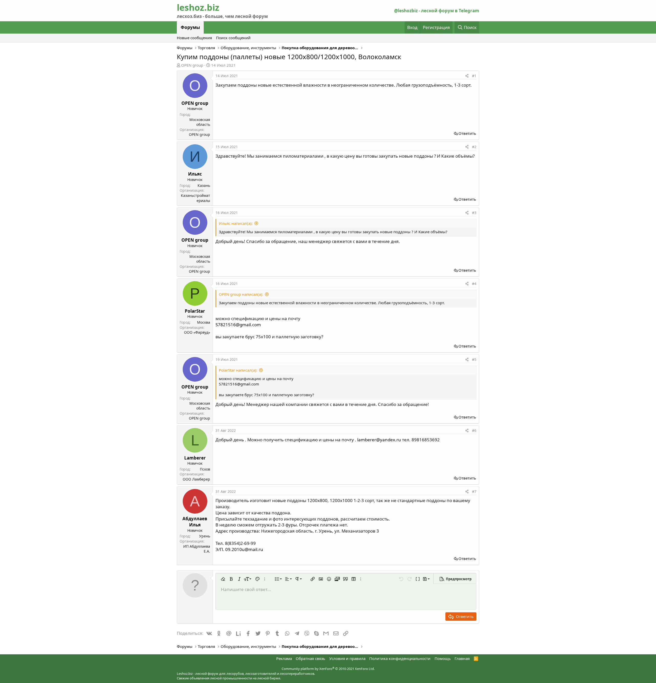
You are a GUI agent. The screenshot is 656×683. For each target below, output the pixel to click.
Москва (203, 322)
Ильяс (195, 174)
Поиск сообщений (233, 37)
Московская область (199, 122)
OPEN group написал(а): (241, 294)
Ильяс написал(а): (236, 223)
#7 (474, 491)
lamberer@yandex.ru (379, 440)
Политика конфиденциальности (399, 658)
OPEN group (192, 65)
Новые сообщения (194, 37)
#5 (474, 359)
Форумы (190, 27)
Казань (204, 185)
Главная (462, 658)
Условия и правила (347, 658)
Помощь (443, 658)
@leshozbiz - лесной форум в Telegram (436, 11)
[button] (223, 579)
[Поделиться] (467, 76)
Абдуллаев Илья (194, 522)
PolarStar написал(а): (238, 370)
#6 (474, 430)
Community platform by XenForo (328, 668)
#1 (474, 75)
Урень (204, 536)
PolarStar (195, 311)
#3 (474, 212)
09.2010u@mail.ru (244, 549)
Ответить (467, 133)
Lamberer (195, 458)
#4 (474, 283)
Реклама (284, 658)
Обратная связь (310, 658)
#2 (474, 146)
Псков (205, 469)
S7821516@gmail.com (238, 325)
